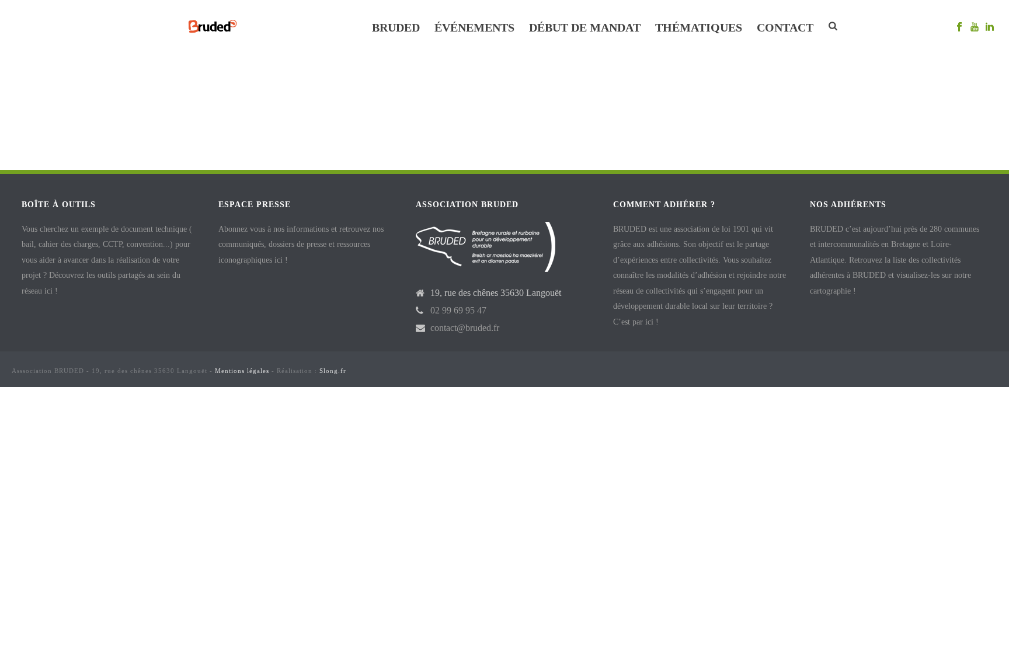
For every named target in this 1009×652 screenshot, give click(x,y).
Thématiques (698, 27)
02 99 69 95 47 (458, 310)
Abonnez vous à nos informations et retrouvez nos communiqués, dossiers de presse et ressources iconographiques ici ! (301, 244)
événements (474, 27)
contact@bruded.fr (464, 328)
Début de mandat (585, 27)
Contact (785, 27)
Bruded (396, 27)
